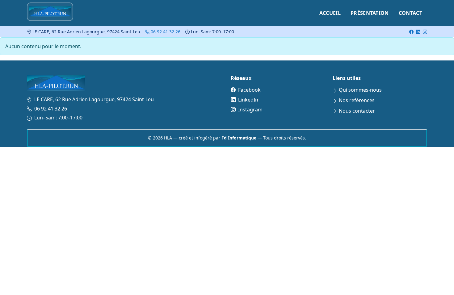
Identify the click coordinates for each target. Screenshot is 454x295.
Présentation (370, 13)
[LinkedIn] (418, 31)
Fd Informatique (238, 138)
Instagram (250, 109)
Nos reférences (357, 100)
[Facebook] (411, 31)
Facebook (249, 89)
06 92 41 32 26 (164, 32)
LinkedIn (248, 99)
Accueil (330, 13)
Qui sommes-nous (360, 89)
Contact (410, 13)
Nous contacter (357, 110)
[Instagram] (425, 31)
